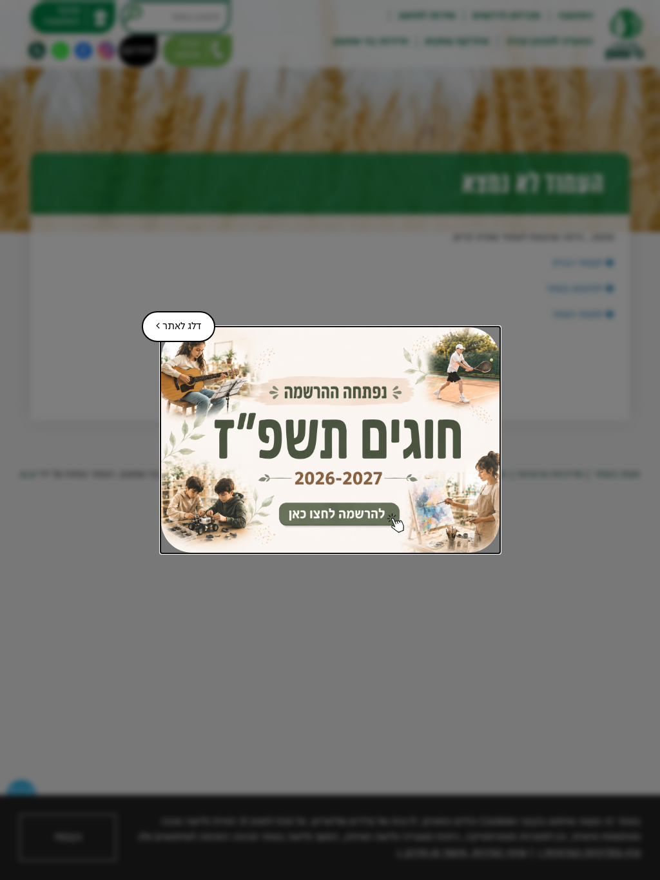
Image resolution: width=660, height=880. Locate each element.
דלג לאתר (171, 321)
